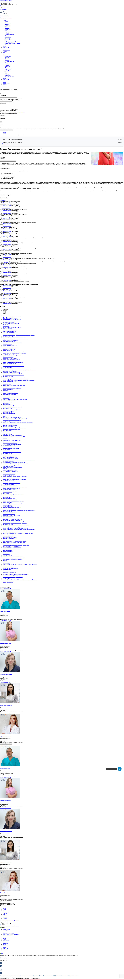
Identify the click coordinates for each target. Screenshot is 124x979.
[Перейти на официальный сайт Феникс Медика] (2, 953)
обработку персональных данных (17, 112)
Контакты (5, 51)
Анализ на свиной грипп (8, 411)
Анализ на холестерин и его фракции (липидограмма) (14, 427)
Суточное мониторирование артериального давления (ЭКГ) (16, 545)
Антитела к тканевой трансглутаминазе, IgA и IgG (14, 436)
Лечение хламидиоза (7, 367)
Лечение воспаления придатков (10, 364)
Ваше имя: (19, 98)
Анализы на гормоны (7, 412)
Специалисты (6, 47)
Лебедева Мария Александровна (6, 705)
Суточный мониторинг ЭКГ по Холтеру (11, 549)
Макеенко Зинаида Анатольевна (6, 674)
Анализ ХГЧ (5, 416)
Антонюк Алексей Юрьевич (5, 611)
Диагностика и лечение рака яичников (11, 372)
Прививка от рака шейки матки (10, 371)
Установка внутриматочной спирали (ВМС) (12, 373)
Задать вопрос (8, 588)
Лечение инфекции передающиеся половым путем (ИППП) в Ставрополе (19, 370)
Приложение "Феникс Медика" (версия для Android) (66, 975)
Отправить (3, 115)
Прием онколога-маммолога (9, 322)
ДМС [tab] (4, 313)
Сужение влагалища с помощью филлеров (12, 388)
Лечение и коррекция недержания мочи (11, 359)
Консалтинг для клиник (8, 935)
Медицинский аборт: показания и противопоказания (14, 337)
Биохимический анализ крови (9, 400)
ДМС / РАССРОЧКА (9, 42)
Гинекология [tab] (5, 309)
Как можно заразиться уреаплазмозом (8, 160)
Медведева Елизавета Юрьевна (5, 643)
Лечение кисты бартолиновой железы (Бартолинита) (14, 353)
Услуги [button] (4, 20)
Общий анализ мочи (7, 402)
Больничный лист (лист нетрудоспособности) (13, 559)
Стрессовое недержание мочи (9, 394)
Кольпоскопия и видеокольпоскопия (11, 323)
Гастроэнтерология (9, 34)
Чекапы (4, 46)
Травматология (8, 64)
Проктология (8, 25)
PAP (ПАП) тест (6, 324)
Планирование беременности (9, 331)
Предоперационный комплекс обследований (12, 435)
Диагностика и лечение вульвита (10, 358)
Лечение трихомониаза (8, 368)
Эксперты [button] (16, 920)
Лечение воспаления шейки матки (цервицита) (13, 362)
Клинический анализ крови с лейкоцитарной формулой (15, 399)
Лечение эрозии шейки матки (9, 363)
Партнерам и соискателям (8, 933)
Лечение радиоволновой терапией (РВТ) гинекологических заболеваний (19, 380)
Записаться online (7, 202)
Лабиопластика (6, 386)
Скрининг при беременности (9, 341)
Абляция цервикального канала (10, 381)
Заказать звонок (3, 9)
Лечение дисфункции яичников (10, 345)
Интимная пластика (7, 384)
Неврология (7, 44)
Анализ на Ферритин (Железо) (9, 424)
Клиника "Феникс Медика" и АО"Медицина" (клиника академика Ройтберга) (20, 564)
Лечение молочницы (7, 391)
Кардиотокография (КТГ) (8, 336)
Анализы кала (6, 403)
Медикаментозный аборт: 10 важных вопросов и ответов (15, 339)
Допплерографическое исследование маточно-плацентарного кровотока (18, 335)
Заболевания (5, 915)
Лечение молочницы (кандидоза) (10, 360)
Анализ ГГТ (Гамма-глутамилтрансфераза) (12, 420)
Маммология (8, 37)
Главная (4, 132)
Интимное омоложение (8, 389)
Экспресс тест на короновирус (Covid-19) (12, 409)
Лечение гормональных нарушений (10, 340)
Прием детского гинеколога (9, 320)
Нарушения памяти (7, 569)
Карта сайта (5, 930)
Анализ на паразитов (7, 408)
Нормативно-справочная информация (11, 934)
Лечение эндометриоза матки (9, 348)
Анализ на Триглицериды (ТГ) (9, 426)
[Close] (0, 93)
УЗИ (6, 30)
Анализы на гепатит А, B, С (9, 405)
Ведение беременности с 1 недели (12, 43)
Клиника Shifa (8, 39)
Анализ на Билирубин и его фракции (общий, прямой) (15, 418)
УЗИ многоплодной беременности (10, 346)
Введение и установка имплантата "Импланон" (13, 375)
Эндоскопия (8, 26)
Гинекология (8, 23)
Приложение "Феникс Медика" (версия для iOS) (44, 975)
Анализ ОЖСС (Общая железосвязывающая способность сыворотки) (18, 422)
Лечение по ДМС (6, 563)
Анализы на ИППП (7, 404)
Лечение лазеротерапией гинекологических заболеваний (15, 379)
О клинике (5, 913)
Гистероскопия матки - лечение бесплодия (12, 327)
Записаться (2, 588)
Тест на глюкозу (6, 421)
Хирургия (7, 38)
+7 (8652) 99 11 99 (4, 199)
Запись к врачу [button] (3, 920)
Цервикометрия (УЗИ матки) (9, 349)
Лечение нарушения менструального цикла (12, 342)
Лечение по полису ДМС (8, 567)
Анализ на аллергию (7, 430)
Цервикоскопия (6, 326)
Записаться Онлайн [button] (4, 15)
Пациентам (5, 943)
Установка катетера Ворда (8, 357)
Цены (4, 914)
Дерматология (8, 32)
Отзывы (4, 82)
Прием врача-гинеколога (8, 317)
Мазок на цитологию (7, 434)
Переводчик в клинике (8, 570)
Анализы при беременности (9, 396)
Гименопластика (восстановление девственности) (14, 385)
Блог (4, 52)
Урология (7, 28)
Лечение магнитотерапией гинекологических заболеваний (16, 377)
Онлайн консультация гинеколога (10, 318)
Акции (4, 48)
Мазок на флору (6, 433)
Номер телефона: (15, 100)
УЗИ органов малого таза (8, 354)
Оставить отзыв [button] (10, 920)
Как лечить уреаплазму (5, 168)
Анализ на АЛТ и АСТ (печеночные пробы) (12, 417)
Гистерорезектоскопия (7, 328)
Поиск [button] (1, 5)
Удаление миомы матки (8, 382)
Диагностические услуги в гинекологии (11, 315)
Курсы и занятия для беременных (12, 41)
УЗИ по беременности (7, 344)
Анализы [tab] (5, 310)
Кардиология (8, 29)
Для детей (5, 942)
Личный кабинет (6, 50)
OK (1, 122)
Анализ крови (6, 398)
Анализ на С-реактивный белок (10, 425)
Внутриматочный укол (8, 376)
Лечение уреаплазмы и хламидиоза (10, 393)
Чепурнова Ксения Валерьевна (5, 892)
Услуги (6, 21)
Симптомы (5, 917)
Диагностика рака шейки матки (10, 330)
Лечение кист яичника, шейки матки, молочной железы (15, 351)
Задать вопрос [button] (3, 200)
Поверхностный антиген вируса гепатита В (12, 407)
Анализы (7, 33)
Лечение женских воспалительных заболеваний (13, 366)
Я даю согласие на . (13, 112)
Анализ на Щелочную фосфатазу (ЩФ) (11, 429)
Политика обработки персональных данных (23, 975)
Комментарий (15, 109)
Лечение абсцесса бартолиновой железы (11, 355)
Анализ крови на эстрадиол (9, 413)
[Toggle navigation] (6, 13)
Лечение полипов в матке (8, 350)
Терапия (7, 24)
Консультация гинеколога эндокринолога (12, 319)
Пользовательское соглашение (6, 975)
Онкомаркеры (6, 431)
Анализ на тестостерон (8, 414)
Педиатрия (7, 35)
